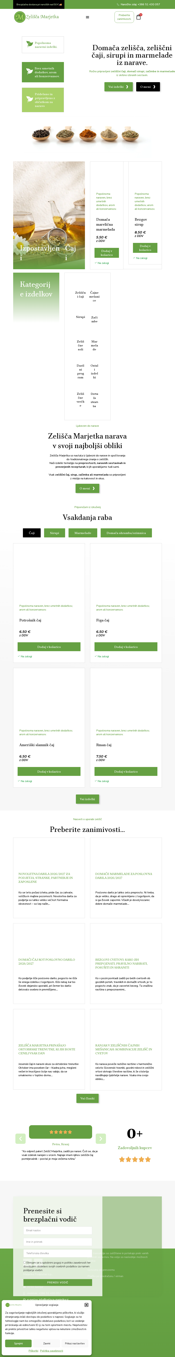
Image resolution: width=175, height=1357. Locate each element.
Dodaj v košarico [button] (107, 253)
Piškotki (33, 1351)
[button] (86, 1305)
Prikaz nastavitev (75, 1343)
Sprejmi (18, 1343)
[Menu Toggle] (87, 17)
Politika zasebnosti (51, 1351)
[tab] (32, 532)
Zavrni (46, 1343)
